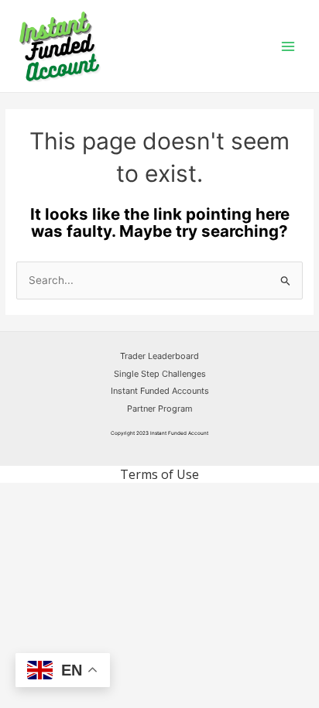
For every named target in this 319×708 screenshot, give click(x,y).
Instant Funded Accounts (160, 390)
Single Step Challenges (160, 373)
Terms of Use (159, 474)
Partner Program (160, 408)
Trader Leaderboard (159, 356)
